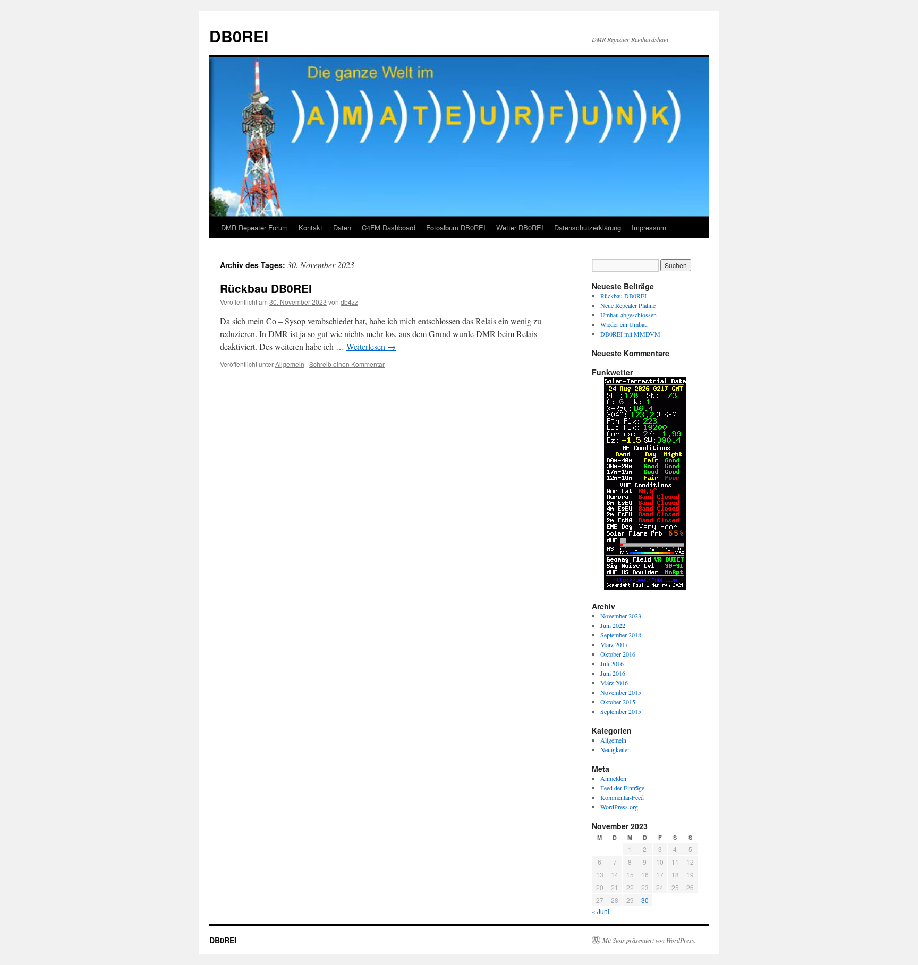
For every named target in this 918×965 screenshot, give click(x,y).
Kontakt (310, 227)
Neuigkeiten (615, 749)
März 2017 (614, 644)
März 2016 (614, 682)
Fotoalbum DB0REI (456, 227)
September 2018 (620, 635)
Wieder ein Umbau (624, 324)
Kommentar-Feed (622, 797)
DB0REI (238, 35)
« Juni (600, 911)
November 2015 (620, 692)
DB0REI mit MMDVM (630, 334)
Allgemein (289, 363)
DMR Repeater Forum (254, 227)
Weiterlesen (371, 346)
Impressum (649, 227)
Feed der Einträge (622, 787)
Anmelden (613, 778)
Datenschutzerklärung (587, 227)
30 (645, 899)
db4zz (349, 301)
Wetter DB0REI (519, 227)
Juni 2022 (612, 625)
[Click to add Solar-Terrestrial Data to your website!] (645, 587)
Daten (342, 227)
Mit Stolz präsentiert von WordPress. (649, 940)
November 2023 (620, 615)
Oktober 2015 (617, 701)
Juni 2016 (612, 673)
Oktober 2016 (617, 654)
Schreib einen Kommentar (347, 363)
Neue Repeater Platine (628, 305)
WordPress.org (619, 807)
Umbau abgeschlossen (628, 315)
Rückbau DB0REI (266, 288)
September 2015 (620, 711)
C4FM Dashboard (388, 227)
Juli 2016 (612, 663)
